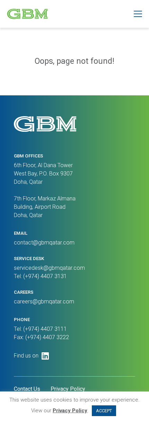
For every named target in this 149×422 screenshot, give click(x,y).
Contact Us (27, 389)
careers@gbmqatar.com (44, 301)
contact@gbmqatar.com (44, 242)
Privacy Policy (68, 389)
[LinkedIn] (45, 356)
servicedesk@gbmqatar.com (49, 268)
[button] (138, 14)
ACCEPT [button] (104, 410)
